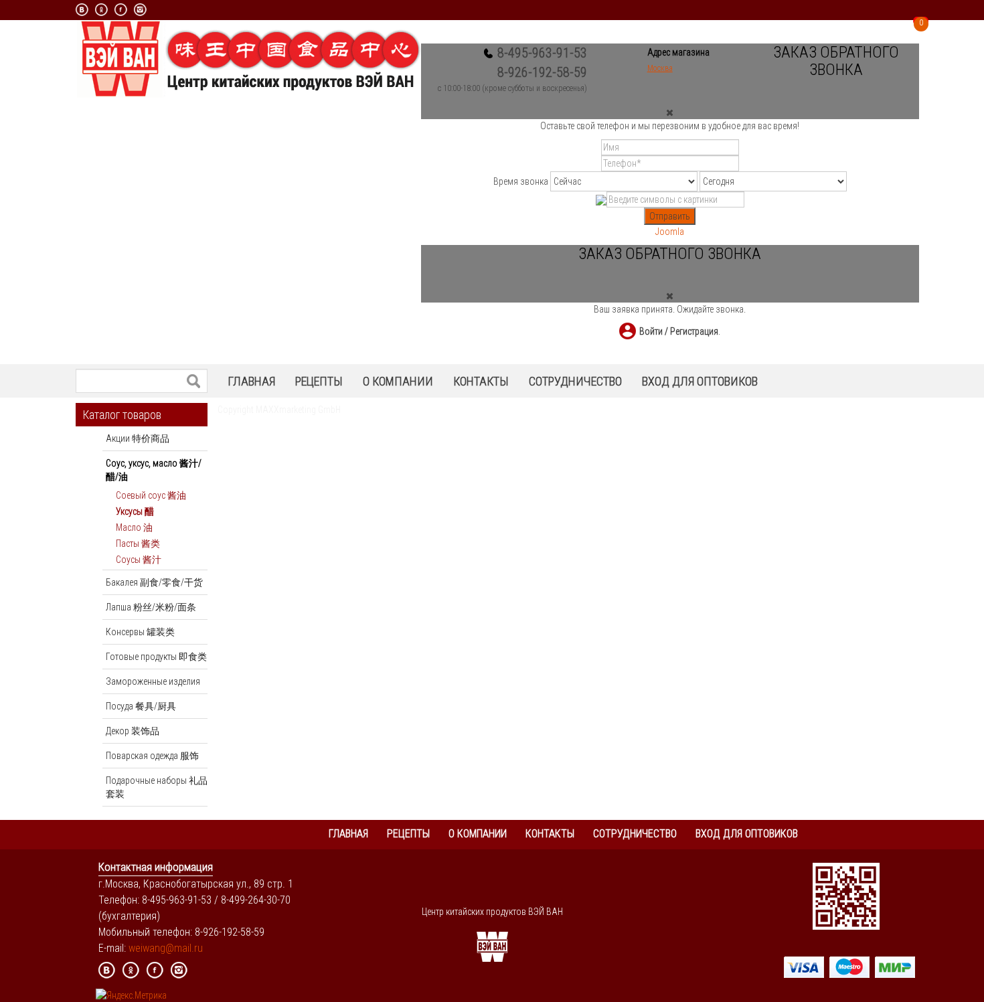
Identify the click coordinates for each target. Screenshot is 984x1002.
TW (203, 970)
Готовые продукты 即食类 (156, 656)
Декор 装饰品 (132, 731)
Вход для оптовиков (700, 381)
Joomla (669, 231)
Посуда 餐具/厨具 (141, 706)
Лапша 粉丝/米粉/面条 (151, 607)
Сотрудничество (575, 381)
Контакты (481, 381)
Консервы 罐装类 (140, 632)
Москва (660, 68)
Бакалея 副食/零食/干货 (154, 582)
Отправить (669, 216)
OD (101, 9)
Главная (251, 381)
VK (82, 9)
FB (155, 970)
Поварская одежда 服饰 (152, 755)
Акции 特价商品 (137, 438)
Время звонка (520, 181)
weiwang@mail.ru (166, 948)
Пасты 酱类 (138, 543)
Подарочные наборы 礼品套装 (157, 787)
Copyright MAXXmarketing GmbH (279, 409)
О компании (398, 381)
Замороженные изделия (153, 681)
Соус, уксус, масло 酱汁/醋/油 (153, 470)
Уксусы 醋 (135, 511)
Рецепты (319, 381)
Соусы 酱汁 (138, 559)
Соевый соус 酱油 (151, 495)
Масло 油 (134, 527)
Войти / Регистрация (678, 331)
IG (179, 970)
